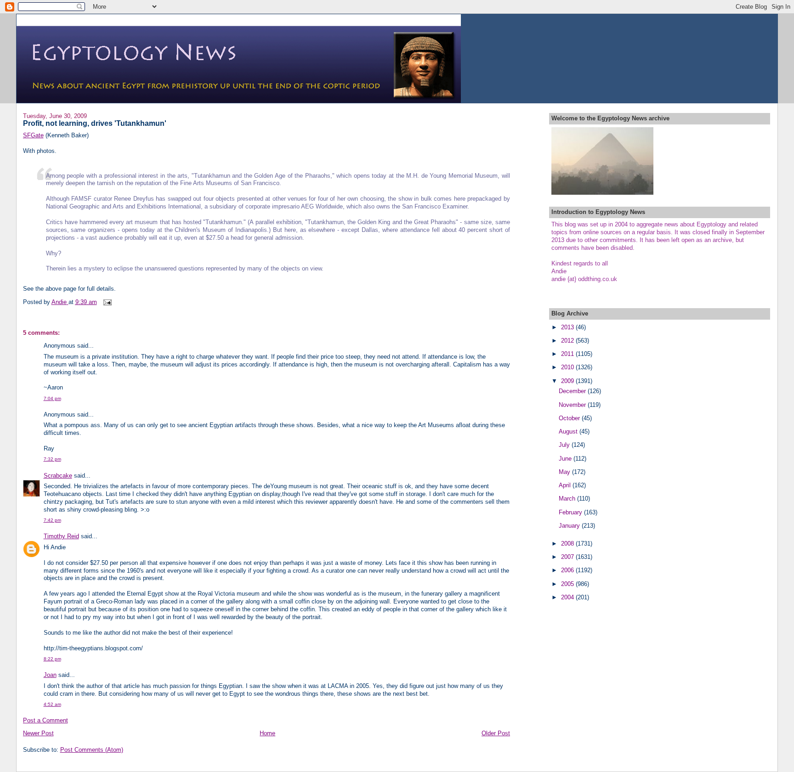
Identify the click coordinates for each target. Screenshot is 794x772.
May (565, 471)
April (566, 485)
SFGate (33, 135)
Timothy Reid (61, 536)
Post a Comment (45, 720)
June (566, 458)
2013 (568, 327)
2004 (568, 597)
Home (267, 733)
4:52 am (52, 704)
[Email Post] (107, 302)
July (565, 444)
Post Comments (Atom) (91, 749)
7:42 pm (52, 520)
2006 (568, 570)
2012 (568, 340)
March (568, 498)
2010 (568, 367)
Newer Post (38, 733)
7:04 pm (52, 398)
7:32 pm (52, 459)
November (573, 404)
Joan (50, 674)
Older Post (496, 733)
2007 (568, 556)
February (571, 512)
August (569, 431)
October (570, 418)
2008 (568, 543)
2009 (568, 381)
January (570, 525)
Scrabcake (58, 475)
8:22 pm (52, 658)
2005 (568, 583)
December (573, 391)
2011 (568, 353)
